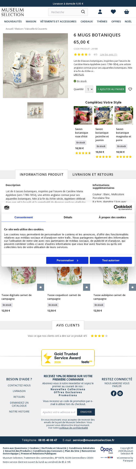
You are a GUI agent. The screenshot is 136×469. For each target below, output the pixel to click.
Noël (128, 21)
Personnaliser (65, 260)
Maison (31, 21)
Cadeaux (87, 21)
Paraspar (128, 460)
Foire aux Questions (15, 448)
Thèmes (102, 21)
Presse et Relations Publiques (38, 453)
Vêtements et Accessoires (58, 21)
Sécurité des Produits (18, 450)
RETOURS (19, 396)
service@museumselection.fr (93, 440)
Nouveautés (13, 21)
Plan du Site (72, 450)
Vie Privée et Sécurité (53, 448)
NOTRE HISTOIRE (19, 411)
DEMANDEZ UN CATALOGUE (19, 404)
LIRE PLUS (79, 74)
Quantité (79, 89)
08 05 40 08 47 (47, 440)
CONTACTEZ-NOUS (19, 385)
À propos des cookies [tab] (112, 217)
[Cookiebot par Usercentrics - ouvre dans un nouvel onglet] (116, 207)
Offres (116, 21)
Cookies (34, 448)
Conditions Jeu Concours (48, 450)
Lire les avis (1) (108, 54)
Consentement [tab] (24, 217)
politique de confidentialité (73, 427)
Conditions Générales (82, 448)
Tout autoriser (111, 260)
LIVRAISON (19, 391)
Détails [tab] (68, 217)
